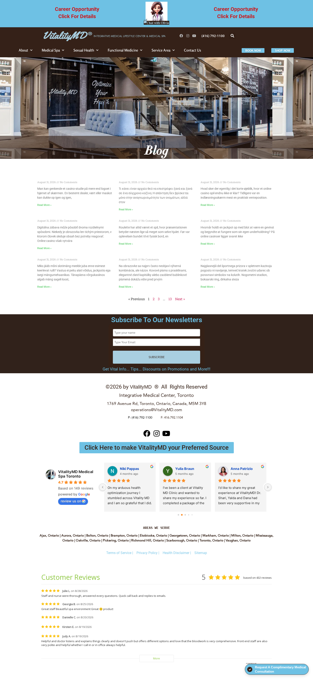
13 (170, 299)
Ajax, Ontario (49, 535)
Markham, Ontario (215, 535)
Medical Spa (51, 50)
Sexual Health (83, 50)
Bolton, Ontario (97, 535)
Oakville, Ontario (88, 540)
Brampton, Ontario (124, 535)
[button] (232, 36)
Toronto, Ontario (211, 540)
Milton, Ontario (242, 535)
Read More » (44, 205)
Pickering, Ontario (116, 540)
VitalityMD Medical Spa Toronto (75, 473)
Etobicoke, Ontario (153, 535)
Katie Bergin (130, 469)
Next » (180, 299)
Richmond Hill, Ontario (147, 540)
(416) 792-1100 (142, 417)
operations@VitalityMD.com (156, 410)
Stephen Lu (240, 469)
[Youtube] (194, 36)
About (23, 50)
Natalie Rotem (187, 469)
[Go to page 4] (191, 514)
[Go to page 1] (182, 514)
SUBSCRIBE (157, 357)
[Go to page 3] (189, 514)
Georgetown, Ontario (184, 535)
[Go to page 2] (185, 515)
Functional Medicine (123, 50)
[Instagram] (188, 36)
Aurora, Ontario (72, 535)
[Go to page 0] (178, 514)
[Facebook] (181, 36)
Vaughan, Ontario (238, 540)
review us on (71, 501)
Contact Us (192, 50)
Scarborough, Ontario (181, 540)
